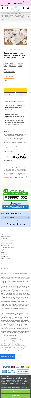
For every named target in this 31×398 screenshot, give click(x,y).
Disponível (6, 160)
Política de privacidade (7, 243)
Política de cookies (6, 241)
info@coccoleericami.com (8, 266)
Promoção (4, 250)
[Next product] (29, 16)
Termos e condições (6, 236)
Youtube (9, 268)
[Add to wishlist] (9, 94)
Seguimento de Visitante (7, 249)
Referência (6, 76)
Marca (9, 156)
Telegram (4, 268)
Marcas (3, 252)
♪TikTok (13, 268)
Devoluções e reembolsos (8, 240)
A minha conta (5, 245)
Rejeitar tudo (15, 396)
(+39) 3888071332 (6, 264)
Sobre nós (4, 233)
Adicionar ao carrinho (16, 89)
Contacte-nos (5, 234)
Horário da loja (5, 254)
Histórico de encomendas (8, 247)
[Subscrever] (28, 217)
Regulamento (5, 238)
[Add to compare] (21, 94)
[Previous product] (28, 16)
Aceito (15, 391)
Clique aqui (6, 177)
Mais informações (6, 387)
